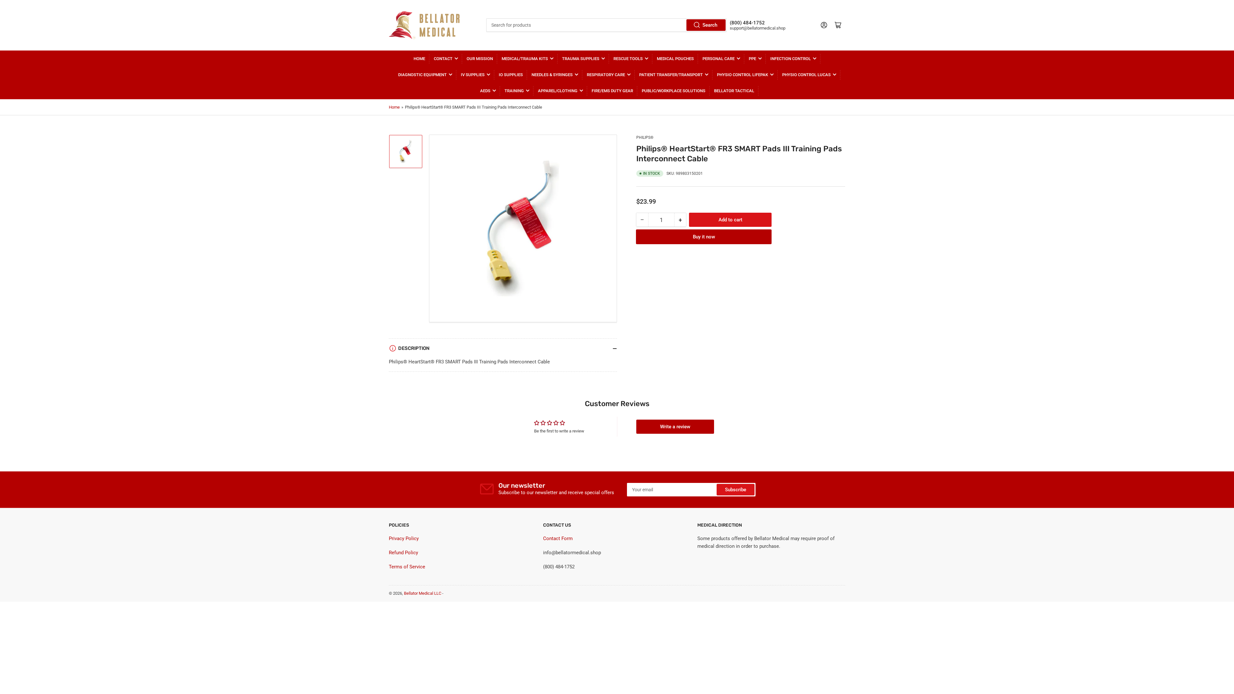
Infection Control (790, 58)
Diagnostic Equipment (422, 74)
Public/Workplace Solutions (673, 90)
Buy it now (704, 237)
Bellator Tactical (734, 90)
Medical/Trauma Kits (525, 58)
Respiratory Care (606, 74)
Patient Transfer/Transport (671, 74)
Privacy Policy (404, 538)
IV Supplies (473, 74)
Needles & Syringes (552, 74)
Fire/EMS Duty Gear (612, 90)
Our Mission (480, 58)
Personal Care (718, 58)
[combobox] (606, 25)
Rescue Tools (628, 58)
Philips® (644, 137)
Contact (443, 58)
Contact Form (558, 538)
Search (709, 25)
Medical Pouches (675, 58)
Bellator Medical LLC (422, 593)
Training (514, 90)
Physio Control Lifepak (742, 74)
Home (419, 58)
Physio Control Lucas (806, 74)
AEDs (485, 90)
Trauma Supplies (580, 58)
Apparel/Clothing (557, 90)
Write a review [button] (675, 427)
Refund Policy (403, 553)
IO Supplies (511, 74)
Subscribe (735, 490)
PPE (752, 58)
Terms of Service (407, 567)
